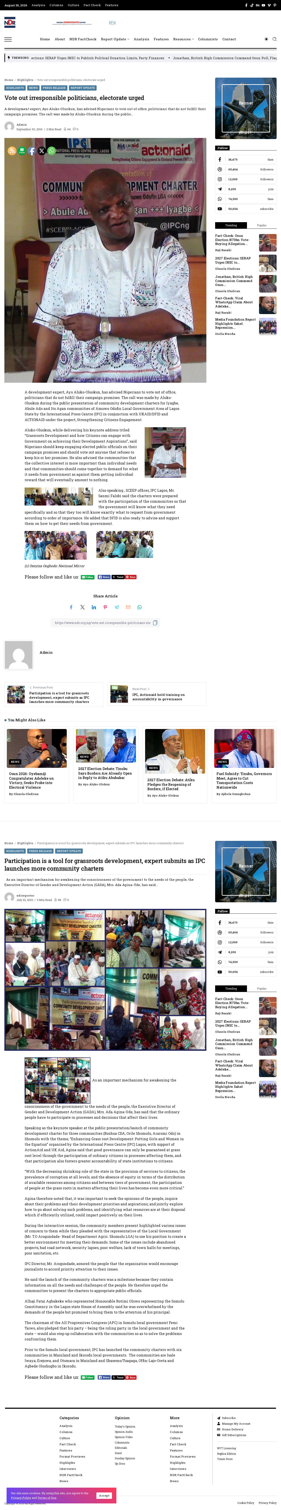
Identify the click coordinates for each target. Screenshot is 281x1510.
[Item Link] (268, 243)
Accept (104, 1495)
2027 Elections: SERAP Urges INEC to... (233, 260)
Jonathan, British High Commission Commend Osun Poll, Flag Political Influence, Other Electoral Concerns (152, 58)
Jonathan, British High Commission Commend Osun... (234, 281)
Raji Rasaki (223, 250)
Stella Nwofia (225, 334)
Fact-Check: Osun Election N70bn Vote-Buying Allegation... (232, 240)
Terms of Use (47, 1498)
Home (8, 80)
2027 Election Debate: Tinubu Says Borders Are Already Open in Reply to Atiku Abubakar (105, 773)
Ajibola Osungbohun (235, 794)
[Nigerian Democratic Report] (84, 22)
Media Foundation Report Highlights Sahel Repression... (235, 323)
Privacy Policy (21, 1498)
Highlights (25, 80)
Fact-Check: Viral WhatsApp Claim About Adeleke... (233, 302)
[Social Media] (246, 5)
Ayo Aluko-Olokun (96, 784)
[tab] (231, 225)
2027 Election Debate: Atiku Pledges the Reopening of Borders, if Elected (171, 784)
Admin (21, 124)
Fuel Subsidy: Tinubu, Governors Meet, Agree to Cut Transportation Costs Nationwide (244, 780)
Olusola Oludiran (227, 268)
